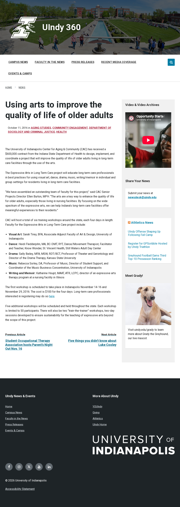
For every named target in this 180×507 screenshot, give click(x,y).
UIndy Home (100, 424)
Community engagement (70, 127)
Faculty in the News (16, 418)
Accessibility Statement (20, 489)
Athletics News (142, 222)
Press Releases (14, 424)
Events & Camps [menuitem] (20, 73)
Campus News (13, 412)
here (51, 296)
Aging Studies (41, 127)
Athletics (98, 418)
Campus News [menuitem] (18, 62)
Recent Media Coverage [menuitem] (118, 62)
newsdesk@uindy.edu (142, 197)
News (22, 87)
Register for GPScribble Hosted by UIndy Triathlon (147, 245)
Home (8, 87)
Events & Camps (14, 430)
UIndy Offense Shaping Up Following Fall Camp (144, 233)
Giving (96, 412)
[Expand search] (171, 62)
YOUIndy (97, 406)
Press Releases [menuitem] (83, 62)
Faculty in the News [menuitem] (50, 62)
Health (61, 131)
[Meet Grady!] (148, 304)
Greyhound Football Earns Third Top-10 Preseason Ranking (147, 257)
